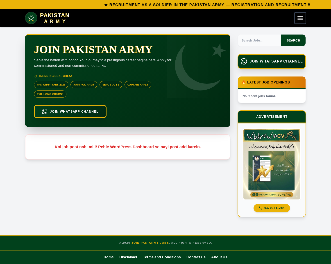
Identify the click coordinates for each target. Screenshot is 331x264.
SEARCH (293, 40)
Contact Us (196, 257)
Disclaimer (128, 257)
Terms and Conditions (162, 257)
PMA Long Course (50, 94)
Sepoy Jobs (110, 84)
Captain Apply (137, 84)
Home (109, 257)
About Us (219, 257)
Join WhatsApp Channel (74, 111)
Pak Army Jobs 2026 (51, 84)
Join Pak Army (83, 84)
